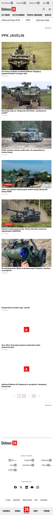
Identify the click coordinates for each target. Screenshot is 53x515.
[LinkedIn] (26, 487)
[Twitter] (21, 487)
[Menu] (49, 9)
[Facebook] (15, 487)
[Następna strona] (39, 396)
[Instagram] (37, 487)
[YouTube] (32, 487)
